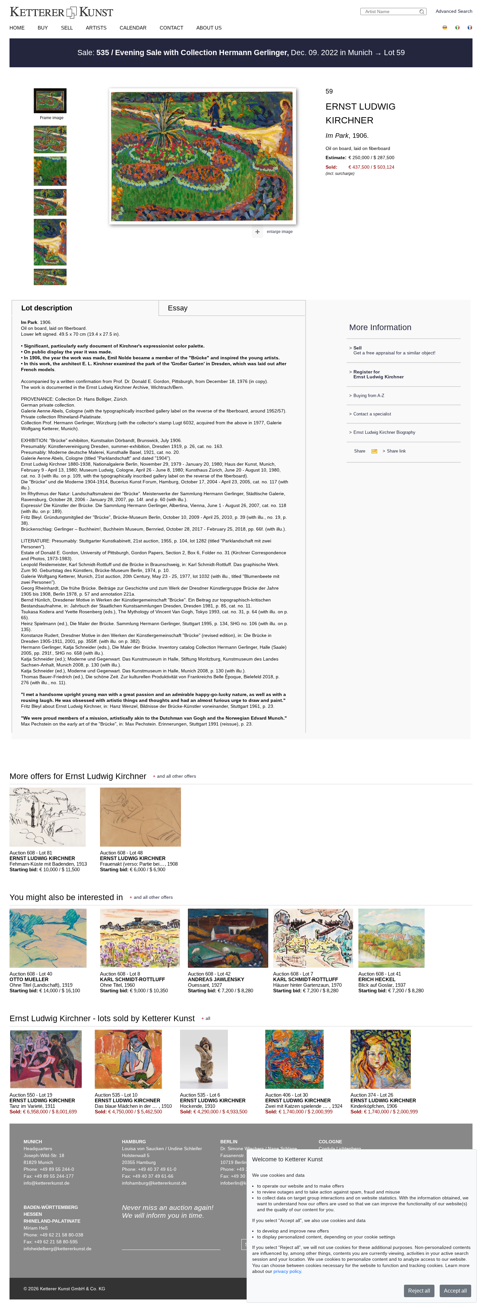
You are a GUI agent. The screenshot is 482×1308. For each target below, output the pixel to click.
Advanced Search (454, 11)
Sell (67, 28)
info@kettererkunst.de (47, 1183)
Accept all (455, 1291)
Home (17, 28)
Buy (43, 28)
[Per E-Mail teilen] (372, 451)
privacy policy (287, 1271)
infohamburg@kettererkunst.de (154, 1183)
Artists (96, 28)
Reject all (419, 1291)
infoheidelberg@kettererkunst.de (57, 1248)
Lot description (46, 308)
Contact (171, 28)
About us (209, 28)
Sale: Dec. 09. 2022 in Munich (225, 52)
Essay (178, 308)
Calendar (133, 28)
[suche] (422, 11)
